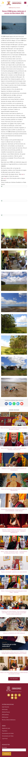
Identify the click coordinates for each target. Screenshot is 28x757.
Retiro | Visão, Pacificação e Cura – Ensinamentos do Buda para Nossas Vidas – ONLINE (14, 552)
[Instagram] (15, 695)
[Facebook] (8, 695)
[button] (6, 403)
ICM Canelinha (5, 714)
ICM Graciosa (5, 717)
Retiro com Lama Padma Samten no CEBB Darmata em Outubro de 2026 (14, 673)
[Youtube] (12, 695)
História (18, 7)
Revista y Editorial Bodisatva (8, 720)
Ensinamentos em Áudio (8, 733)
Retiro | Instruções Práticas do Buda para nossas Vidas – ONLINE (14, 591)
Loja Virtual (4, 738)
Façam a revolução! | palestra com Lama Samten (14, 572)
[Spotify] (12, 697)
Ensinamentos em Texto (7, 736)
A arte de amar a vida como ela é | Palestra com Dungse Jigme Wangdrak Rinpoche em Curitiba (14, 652)
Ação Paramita (5, 707)
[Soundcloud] (19, 695)
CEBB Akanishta (12, 7)
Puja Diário (4, 731)
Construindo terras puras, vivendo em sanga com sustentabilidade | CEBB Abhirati (14, 510)
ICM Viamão (5, 709)
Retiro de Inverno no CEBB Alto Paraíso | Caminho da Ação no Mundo (14, 428)
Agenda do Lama (6, 728)
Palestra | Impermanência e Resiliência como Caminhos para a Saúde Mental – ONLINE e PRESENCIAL (14, 531)
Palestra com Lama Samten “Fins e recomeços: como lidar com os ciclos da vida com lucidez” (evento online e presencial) (14, 613)
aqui (22, 174)
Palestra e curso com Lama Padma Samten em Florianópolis (14, 469)
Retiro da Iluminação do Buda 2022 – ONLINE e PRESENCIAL (14, 489)
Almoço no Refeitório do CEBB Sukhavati (14, 633)
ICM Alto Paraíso (6, 712)
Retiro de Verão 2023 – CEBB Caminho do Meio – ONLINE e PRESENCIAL (14, 449)
